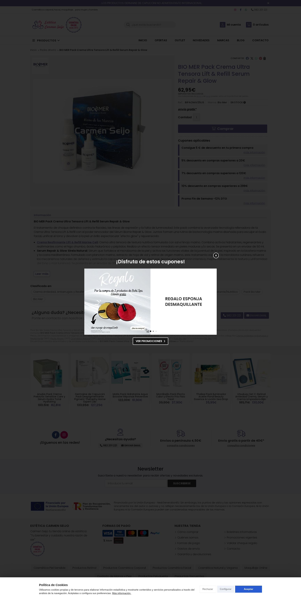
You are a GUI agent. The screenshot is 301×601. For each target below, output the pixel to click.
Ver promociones (149, 341)
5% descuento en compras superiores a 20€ (183, 301)
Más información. (121, 593)
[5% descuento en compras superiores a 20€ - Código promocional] (117, 302)
